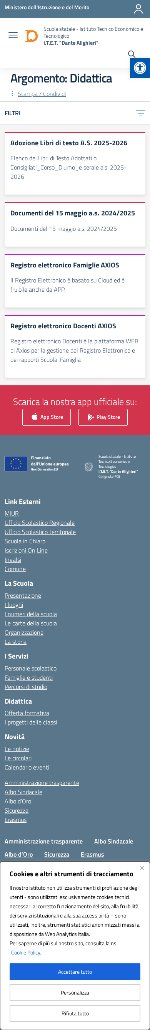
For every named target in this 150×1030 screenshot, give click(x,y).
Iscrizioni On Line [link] (26, 550)
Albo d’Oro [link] (18, 801)
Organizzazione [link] (24, 632)
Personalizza (75, 992)
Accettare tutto (75, 972)
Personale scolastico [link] (31, 668)
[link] (140, 68)
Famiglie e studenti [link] (29, 677)
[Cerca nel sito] (132, 55)
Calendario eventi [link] (27, 767)
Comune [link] (15, 568)
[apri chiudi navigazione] (13, 35)
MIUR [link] (12, 513)
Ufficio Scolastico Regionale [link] (40, 522)
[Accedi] (138, 9)
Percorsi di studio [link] (26, 686)
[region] (75, 945)
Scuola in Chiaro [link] (25, 541)
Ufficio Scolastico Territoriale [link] (40, 531)
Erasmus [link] (16, 819)
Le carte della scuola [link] (31, 623)
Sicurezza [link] (16, 810)
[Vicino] (142, 867)
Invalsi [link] (13, 559)
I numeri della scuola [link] (31, 613)
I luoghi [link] (14, 604)
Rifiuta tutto (75, 1013)
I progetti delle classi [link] (31, 722)
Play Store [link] (107, 417)
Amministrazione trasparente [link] (42, 782)
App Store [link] (51, 417)
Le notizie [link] (17, 748)
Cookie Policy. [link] (26, 952)
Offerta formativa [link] (27, 712)
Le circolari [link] (18, 758)
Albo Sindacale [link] (23, 791)
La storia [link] (16, 641)
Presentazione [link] (23, 595)
